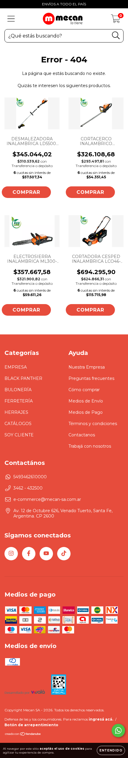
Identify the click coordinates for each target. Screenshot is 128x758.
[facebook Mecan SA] (28, 553)
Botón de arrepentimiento (31, 725)
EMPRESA (15, 367)
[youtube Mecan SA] (46, 553)
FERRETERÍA (18, 401)
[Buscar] (116, 36)
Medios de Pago (85, 412)
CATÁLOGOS (18, 423)
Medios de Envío (85, 401)
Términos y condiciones (92, 423)
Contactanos (81, 435)
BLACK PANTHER (23, 378)
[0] (116, 20)
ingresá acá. (101, 719)
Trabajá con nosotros (89, 446)
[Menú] (11, 19)
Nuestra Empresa (86, 367)
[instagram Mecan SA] (11, 553)
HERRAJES (16, 412)
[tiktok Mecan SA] (64, 553)
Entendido (110, 750)
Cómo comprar (84, 389)
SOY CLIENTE (19, 435)
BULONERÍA (18, 389)
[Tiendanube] (23, 734)
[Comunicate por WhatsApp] (118, 730)
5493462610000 (30, 476)
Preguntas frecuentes (91, 378)
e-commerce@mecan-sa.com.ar (47, 499)
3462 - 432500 (28, 488)
